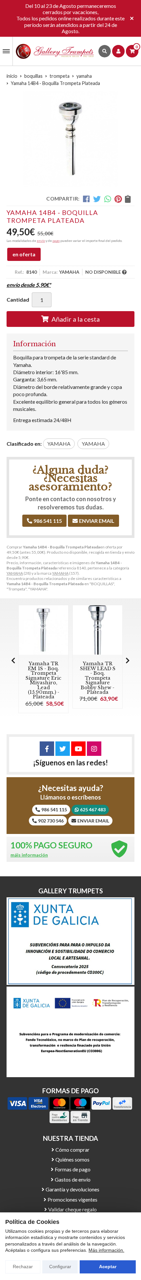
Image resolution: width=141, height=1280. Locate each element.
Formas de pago (73, 1169)
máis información (29, 855)
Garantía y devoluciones (72, 1189)
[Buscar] (104, 51)
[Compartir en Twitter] (97, 199)
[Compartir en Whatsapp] (107, 199)
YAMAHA (15, 573)
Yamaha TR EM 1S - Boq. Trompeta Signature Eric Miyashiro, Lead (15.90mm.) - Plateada (43, 680)
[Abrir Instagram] (94, 748)
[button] (127, 660)
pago (56, 241)
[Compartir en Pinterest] (118, 199)
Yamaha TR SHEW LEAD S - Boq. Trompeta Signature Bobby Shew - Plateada (97, 678)
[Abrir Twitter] (62, 748)
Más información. (106, 1250)
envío (41, 241)
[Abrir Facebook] (46, 748)
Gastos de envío (73, 1179)
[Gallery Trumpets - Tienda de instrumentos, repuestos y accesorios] (54, 51)
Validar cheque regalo (72, 1209)
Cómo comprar (72, 1149)
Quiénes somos (72, 1159)
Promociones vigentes (72, 1199)
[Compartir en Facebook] (86, 199)
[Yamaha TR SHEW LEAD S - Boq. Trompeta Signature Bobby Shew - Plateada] (97, 630)
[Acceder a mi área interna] (118, 51)
